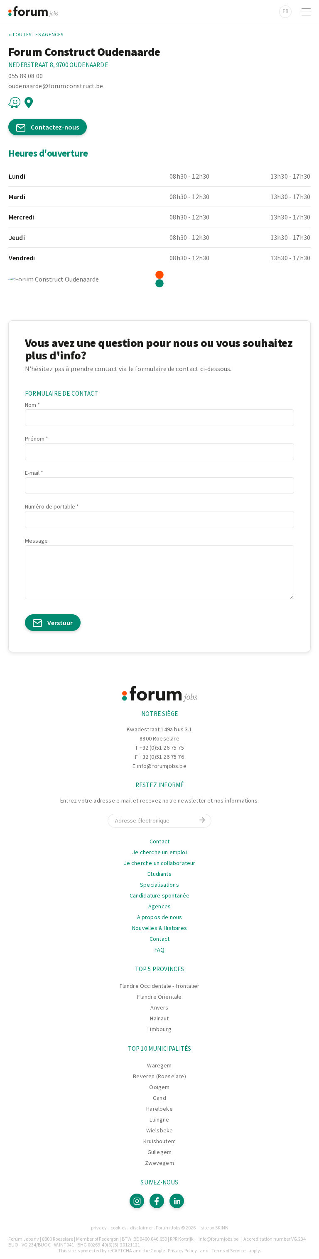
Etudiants (159, 874)
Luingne (159, 1119)
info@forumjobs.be (161, 766)
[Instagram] (137, 1201)
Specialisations (159, 884)
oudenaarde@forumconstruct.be (55, 86)
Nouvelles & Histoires (159, 928)
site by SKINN (214, 1227)
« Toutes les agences (36, 34)
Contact (159, 841)
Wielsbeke (159, 1130)
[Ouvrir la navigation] (306, 11)
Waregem (159, 1065)
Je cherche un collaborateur (160, 863)
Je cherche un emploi (159, 852)
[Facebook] (157, 1201)
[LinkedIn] (176, 1201)
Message (36, 540)
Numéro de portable (50, 506)
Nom (30, 404)
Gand (159, 1098)
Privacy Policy (182, 1250)
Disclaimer (141, 1227)
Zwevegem (159, 1163)
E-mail (32, 472)
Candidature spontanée (160, 895)
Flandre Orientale (159, 996)
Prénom (34, 438)
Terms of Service (228, 1250)
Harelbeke (159, 1108)
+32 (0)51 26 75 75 (162, 747)
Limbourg (159, 1029)
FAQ (160, 949)
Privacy (99, 1227)
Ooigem (159, 1087)
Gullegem (159, 1152)
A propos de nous (159, 917)
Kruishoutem (159, 1141)
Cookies (118, 1227)
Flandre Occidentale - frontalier (160, 986)
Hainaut (159, 1018)
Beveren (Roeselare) (159, 1076)
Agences (159, 906)
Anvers (159, 1007)
